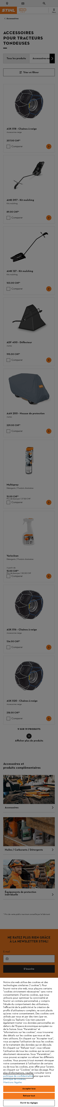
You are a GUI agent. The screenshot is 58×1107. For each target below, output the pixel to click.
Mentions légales (12, 1082)
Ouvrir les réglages (29, 1103)
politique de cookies (14, 1079)
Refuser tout (29, 1095)
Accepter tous (29, 1088)
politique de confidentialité (18, 1076)
